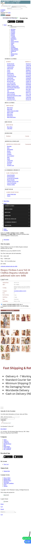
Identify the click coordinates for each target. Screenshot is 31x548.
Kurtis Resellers (11, 176)
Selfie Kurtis (10, 68)
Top (8, 90)
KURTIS (8, 61)
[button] (15, 546)
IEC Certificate (7, 449)
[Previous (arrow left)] (1, 408)
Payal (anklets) (10, 155)
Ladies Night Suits (11, 194)
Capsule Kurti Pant (11, 76)
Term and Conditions (9, 483)
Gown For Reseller (11, 183)
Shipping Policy (7, 480)
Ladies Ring (10, 160)
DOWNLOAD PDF (7, 313)
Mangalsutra (10, 149)
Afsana (12, 55)
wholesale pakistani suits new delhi (9, 266)
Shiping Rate (7, 471)
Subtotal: (3, 14)
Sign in (13, 2)
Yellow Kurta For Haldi (12, 111)
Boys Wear (9, 127)
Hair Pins (9, 163)
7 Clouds (13, 36)
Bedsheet (8, 136)
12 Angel (13, 32)
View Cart (3, 15)
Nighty (8, 196)
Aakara (12, 43)
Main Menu (6, 201)
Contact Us (8, 2)
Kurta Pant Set (10, 75)
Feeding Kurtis (10, 63)
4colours (13, 34)
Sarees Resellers (11, 175)
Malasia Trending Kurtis (13, 86)
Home (5, 25)
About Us (6, 441)
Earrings (9, 152)
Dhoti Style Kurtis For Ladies (14, 95)
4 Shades (13, 33)
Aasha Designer (14, 49)
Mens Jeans (10, 114)
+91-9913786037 (6, 1)
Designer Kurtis (11, 65)
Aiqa (12, 56)
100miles (13, 30)
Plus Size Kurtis (11, 79)
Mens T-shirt (10, 112)
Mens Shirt (9, 109)
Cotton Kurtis (10, 67)
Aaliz (12, 44)
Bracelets (9, 146)
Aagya (12, 40)
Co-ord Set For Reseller (12, 178)
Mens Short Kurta (11, 117)
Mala (8, 157)
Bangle (8, 151)
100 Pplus (13, 29)
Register (17, 2)
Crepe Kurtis (10, 78)
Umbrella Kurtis (11, 98)
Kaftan (8, 71)
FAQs (5, 484)
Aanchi (12, 45)
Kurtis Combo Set (11, 84)
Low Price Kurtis (11, 82)
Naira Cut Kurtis (11, 94)
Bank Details (7, 446)
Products (6, 230)
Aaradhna (13, 47)
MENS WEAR (9, 105)
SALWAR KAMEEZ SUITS (20, 291)
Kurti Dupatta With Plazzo (13, 87)
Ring (8, 148)
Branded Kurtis (10, 97)
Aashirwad (13, 51)
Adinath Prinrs (14, 54)
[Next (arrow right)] (2, 408)
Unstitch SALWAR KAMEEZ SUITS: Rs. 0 (12, 304)
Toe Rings (9, 162)
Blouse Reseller (11, 179)
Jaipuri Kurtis (10, 73)
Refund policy (7, 479)
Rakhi (8, 159)
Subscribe (3, 420)
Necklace (9, 154)
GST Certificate (7, 448)
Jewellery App (10, 165)
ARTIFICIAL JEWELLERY (13, 144)
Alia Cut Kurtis (10, 92)
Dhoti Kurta (10, 115)
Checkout (8, 15)
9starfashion (13, 39)
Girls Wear (9, 128)
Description (6, 239)
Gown (8, 70)
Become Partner (7, 443)
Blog (5, 445)
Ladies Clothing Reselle (12, 173)
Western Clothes (11, 184)
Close (9, 12)
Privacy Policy (7, 478)
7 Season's (13, 37)
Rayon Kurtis (10, 81)
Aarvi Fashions (14, 48)
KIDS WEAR (9, 124)
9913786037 (4, 429)
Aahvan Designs (15, 41)
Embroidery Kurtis (11, 100)
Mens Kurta (10, 107)
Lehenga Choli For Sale (12, 181)
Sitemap (5, 486)
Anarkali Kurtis (10, 89)
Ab (11, 52)
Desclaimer (6, 482)
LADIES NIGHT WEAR (12, 192)
